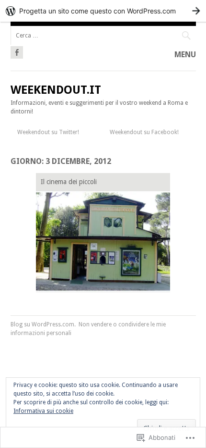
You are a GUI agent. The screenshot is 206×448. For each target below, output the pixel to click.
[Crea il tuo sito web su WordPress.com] (103, 11)
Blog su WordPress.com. (43, 324)
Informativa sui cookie (43, 411)
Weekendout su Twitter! (48, 132)
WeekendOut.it (56, 90)
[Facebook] (17, 51)
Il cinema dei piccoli (69, 182)
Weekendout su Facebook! (144, 132)
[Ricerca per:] (103, 35)
